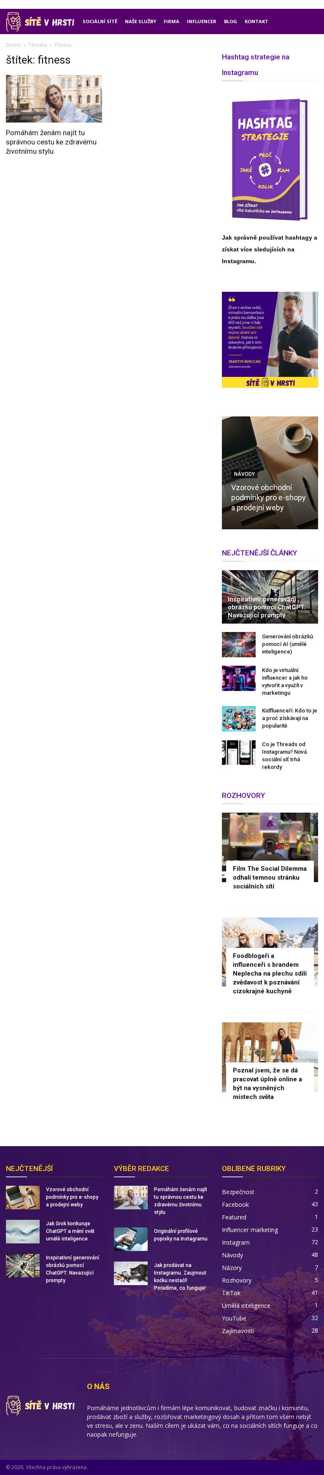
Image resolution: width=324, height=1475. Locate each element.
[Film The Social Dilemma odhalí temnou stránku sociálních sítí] (270, 847)
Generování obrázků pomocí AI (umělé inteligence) (287, 644)
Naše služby (140, 21)
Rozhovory (236, 1280)
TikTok (231, 1293)
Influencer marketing (250, 1230)
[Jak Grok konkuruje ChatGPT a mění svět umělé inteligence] (23, 1231)
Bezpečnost (238, 1192)
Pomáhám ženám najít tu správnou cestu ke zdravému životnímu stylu (51, 141)
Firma (171, 21)
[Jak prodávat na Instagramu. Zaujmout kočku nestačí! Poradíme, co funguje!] (131, 1273)
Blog (230, 21)
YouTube (234, 1318)
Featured (234, 1217)
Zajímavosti (238, 1331)
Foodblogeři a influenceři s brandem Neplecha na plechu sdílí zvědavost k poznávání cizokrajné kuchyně (270, 973)
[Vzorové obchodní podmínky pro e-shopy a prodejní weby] (23, 1197)
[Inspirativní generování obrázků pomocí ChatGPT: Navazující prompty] (23, 1266)
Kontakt (256, 21)
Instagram (236, 1242)
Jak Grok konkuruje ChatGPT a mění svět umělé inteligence (70, 1231)
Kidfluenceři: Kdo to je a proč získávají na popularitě (289, 718)
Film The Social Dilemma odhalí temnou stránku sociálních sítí (270, 877)
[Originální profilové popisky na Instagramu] (131, 1239)
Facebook (235, 1204)
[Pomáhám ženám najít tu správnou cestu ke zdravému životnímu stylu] (54, 99)
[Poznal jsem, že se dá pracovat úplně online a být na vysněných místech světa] (270, 1057)
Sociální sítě (100, 21)
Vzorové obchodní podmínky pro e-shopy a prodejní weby (268, 497)
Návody (232, 1255)
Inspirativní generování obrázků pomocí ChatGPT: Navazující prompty (267, 607)
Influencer (201, 21)
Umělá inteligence (246, 1306)
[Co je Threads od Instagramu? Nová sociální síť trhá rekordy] (239, 752)
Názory (232, 1268)
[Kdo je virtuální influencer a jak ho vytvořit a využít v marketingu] (239, 678)
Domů (13, 44)
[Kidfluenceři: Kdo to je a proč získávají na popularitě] (239, 718)
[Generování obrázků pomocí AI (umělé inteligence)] (239, 644)
